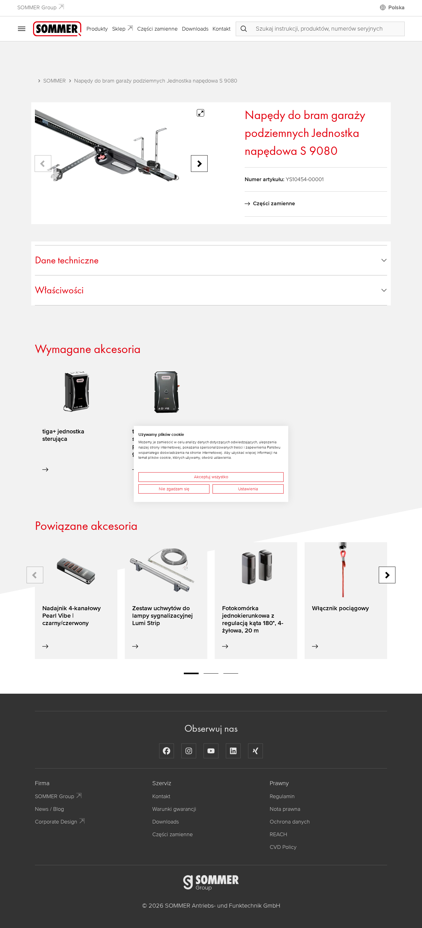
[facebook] (166, 750)
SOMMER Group (37, 7)
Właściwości (59, 290)
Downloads (195, 28)
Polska (396, 7)
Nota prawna (285, 809)
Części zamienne (157, 28)
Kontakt (221, 28)
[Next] (199, 163)
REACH (278, 834)
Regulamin (282, 796)
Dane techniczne (67, 260)
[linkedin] (233, 750)
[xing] (255, 750)
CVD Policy (283, 847)
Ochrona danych (290, 821)
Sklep (118, 28)
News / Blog (49, 809)
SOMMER (54, 80)
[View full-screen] (200, 113)
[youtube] (211, 750)
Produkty (97, 28)
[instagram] (188, 750)
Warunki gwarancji (174, 809)
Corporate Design (56, 821)
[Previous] (43, 163)
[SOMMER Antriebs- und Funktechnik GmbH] (57, 28)
